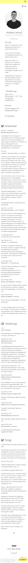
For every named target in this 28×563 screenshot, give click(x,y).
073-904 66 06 (9, 98)
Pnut (18, 108)
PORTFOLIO (18, 202)
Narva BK (12, 470)
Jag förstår (23, 559)
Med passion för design (11, 110)
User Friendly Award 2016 (15, 515)
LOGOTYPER (4, 204)
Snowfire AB (19, 496)
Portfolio (7, 108)
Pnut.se (3, 487)
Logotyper (13, 108)
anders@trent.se (9, 100)
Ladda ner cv (10, 116)
